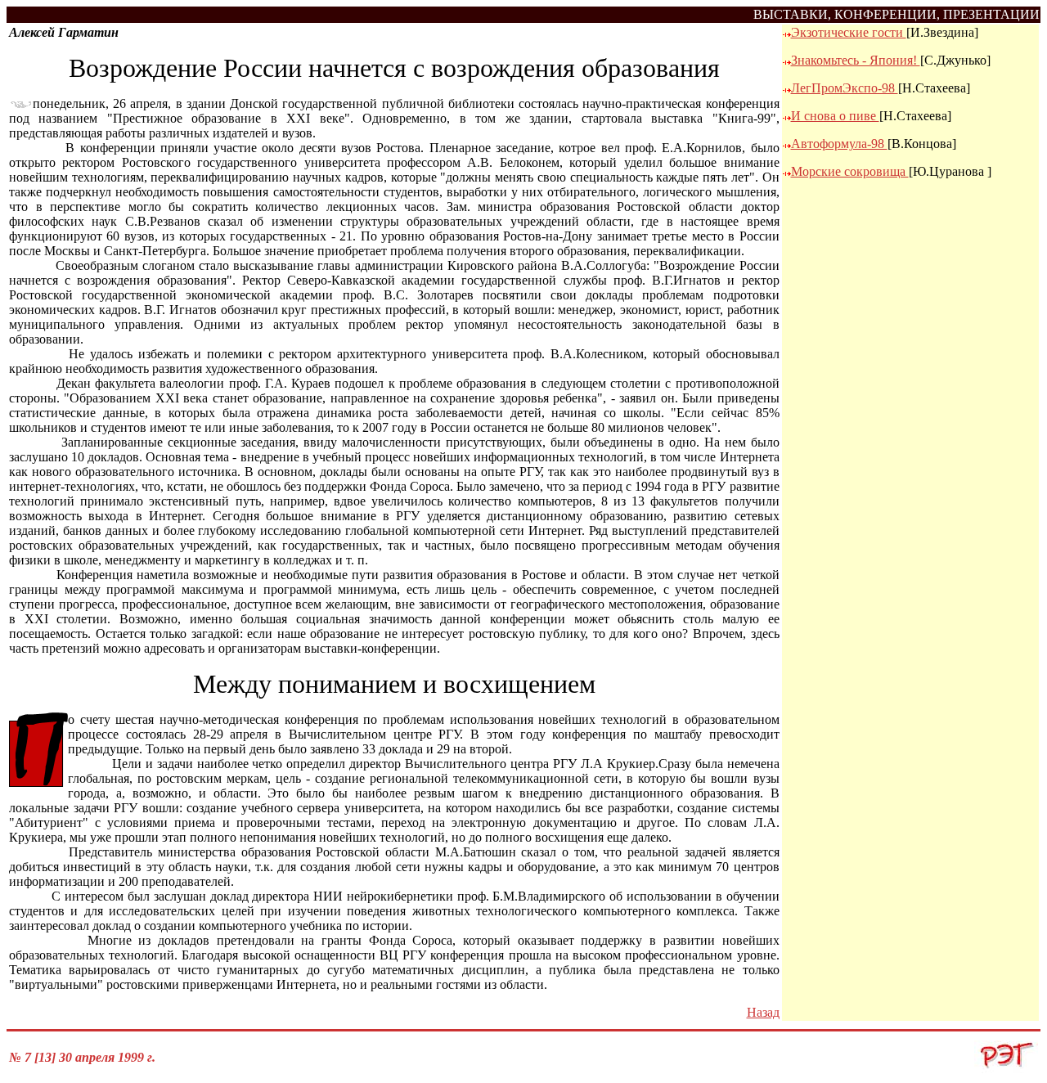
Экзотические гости (848, 32)
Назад (763, 1012)
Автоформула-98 (839, 144)
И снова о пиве (835, 116)
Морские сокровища (850, 171)
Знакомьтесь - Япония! (855, 60)
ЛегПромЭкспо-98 (844, 88)
